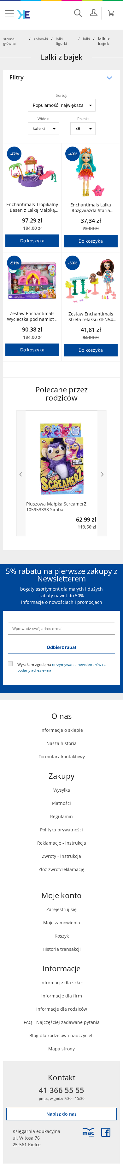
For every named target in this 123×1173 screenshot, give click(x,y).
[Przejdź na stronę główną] (23, 15)
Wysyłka (61, 790)
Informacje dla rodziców (61, 1009)
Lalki (86, 38)
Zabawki (41, 38)
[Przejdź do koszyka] (111, 13)
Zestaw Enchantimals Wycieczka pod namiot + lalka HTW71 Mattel (32, 316)
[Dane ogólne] (93, 12)
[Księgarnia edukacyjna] (88, 1132)
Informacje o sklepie (61, 730)
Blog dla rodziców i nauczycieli (61, 1035)
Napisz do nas (61, 1114)
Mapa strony (61, 1049)
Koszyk (62, 936)
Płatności (61, 803)
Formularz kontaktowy (61, 757)
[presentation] (21, 473)
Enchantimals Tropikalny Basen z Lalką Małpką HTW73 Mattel (32, 207)
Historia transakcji (62, 949)
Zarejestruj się (61, 909)
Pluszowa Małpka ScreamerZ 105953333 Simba (56, 506)
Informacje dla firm (61, 996)
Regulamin (61, 816)
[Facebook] (105, 1132)
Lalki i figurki (61, 41)
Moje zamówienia (61, 923)
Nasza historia (61, 743)
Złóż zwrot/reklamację (61, 869)
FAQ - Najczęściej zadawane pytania (62, 1022)
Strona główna (9, 41)
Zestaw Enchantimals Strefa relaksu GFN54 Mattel (90, 316)
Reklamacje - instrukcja (61, 843)
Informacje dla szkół (61, 982)
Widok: (43, 118)
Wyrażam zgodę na (62, 667)
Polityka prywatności (61, 830)
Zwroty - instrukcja (61, 856)
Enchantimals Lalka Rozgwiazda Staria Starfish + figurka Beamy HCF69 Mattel (91, 207)
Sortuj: (61, 95)
